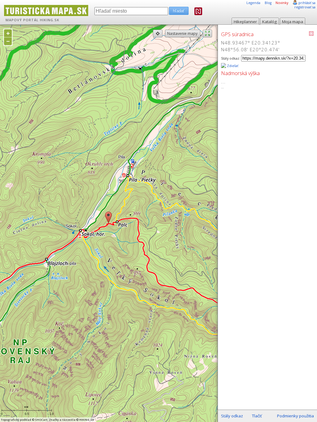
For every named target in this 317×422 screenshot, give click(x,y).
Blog (268, 3)
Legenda (253, 3)
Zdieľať (232, 66)
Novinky (282, 3)
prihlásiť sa (306, 3)
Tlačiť (257, 416)
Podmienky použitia (295, 416)
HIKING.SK (49, 20)
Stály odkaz (232, 416)
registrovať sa (304, 7)
